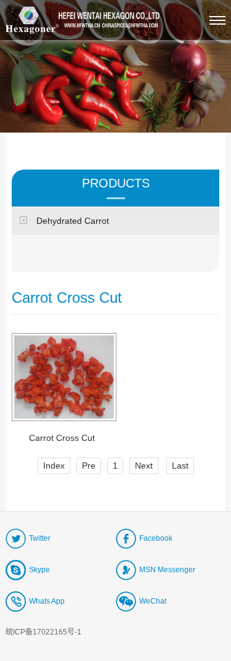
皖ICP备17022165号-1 (43, 632)
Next (144, 465)
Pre (88, 465)
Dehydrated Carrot (72, 221)
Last (180, 465)
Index (54, 465)
